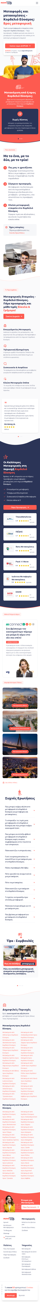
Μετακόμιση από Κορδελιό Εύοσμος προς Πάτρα (9, 1129)
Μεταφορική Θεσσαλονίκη (26, 1273)
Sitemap (6, 1233)
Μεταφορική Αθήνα (29, 1269)
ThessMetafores (23, 516)
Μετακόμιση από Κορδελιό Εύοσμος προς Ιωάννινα (9, 1160)
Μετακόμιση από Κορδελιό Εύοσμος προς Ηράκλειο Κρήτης (11, 1137)
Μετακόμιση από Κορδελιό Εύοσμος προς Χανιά (27, 1160)
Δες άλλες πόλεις (11, 782)
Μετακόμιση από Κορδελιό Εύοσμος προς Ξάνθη (27, 1145)
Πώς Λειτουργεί (9, 1249)
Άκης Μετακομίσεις (25, 546)
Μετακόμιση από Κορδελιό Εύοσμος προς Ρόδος (27, 1152)
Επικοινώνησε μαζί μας (10, 1237)
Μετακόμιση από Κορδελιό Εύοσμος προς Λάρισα (9, 1145)
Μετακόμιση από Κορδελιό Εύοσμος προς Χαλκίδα (9, 1168)
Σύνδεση (25, 1230)
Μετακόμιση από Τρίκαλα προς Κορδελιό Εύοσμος (9, 1096)
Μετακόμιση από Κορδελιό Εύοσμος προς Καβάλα (27, 1175)
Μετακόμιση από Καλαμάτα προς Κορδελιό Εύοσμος (27, 1057)
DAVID (19, 592)
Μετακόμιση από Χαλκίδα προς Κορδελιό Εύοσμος (9, 1088)
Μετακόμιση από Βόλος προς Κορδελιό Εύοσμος (11, 1073)
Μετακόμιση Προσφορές (26, 1265)
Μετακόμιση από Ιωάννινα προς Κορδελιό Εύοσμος (9, 1081)
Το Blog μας (7, 1230)
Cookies (29, 1287)
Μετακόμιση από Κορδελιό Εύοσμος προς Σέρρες (27, 1121)
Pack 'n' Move (22, 561)
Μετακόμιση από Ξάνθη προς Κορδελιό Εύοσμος (28, 1065)
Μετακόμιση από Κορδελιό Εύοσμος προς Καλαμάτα (27, 1137)
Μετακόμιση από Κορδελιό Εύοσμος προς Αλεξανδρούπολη (29, 1114)
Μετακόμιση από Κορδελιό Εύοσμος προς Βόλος (9, 1152)
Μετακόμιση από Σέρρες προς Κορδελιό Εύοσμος (29, 1042)
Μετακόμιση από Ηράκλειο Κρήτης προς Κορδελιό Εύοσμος (11, 1057)
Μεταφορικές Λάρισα (20, 774)
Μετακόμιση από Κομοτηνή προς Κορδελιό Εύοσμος (27, 1088)
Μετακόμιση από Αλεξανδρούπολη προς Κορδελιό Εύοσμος (29, 1034)
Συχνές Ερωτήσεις (17, 233)
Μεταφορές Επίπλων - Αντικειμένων (26, 1259)
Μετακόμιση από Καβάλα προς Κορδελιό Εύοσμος (29, 1096)
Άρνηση (22, 1295)
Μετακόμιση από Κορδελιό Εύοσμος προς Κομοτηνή (27, 1168)
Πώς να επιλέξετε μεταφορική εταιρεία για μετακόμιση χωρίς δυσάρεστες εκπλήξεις (18, 971)
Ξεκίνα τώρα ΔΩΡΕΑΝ (19, 46)
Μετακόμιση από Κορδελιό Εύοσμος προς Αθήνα (9, 1114)
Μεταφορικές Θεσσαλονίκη (20, 728)
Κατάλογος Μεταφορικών (8, 1226)
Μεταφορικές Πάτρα (20, 751)
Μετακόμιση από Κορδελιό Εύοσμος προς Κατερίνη (27, 1129)
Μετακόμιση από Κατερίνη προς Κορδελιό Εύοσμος (27, 1050)
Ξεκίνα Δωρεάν (13, 316)
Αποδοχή (11, 1295)
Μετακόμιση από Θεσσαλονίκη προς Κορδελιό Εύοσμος (9, 1042)
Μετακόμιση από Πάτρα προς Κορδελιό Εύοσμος (10, 1050)
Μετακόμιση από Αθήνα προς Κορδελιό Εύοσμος (10, 1034)
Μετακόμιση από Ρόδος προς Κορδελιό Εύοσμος (28, 1073)
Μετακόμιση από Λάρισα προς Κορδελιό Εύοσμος (11, 1065)
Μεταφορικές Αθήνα (20, 705)
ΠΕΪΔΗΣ (19, 531)
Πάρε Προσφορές (18, 507)
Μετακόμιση (26, 1249)
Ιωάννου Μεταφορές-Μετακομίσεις (22, 578)
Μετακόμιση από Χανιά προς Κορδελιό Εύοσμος (29, 1081)
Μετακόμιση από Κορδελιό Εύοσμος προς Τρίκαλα (9, 1175)
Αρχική (5, 1222)
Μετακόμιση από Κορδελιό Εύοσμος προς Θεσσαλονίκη (9, 1121)
